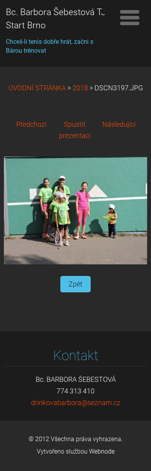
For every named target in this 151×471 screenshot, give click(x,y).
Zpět (75, 284)
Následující (119, 124)
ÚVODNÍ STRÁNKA (37, 88)
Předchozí (31, 124)
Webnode (102, 451)
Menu (129, 17)
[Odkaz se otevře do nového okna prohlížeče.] (75, 210)
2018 (80, 88)
